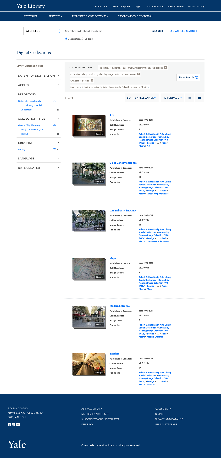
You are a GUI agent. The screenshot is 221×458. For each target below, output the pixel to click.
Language (26, 158)
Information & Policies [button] (134, 16)
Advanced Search (183, 31)
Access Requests (121, 6)
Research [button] (30, 16)
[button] (157, 31)
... (158, 143)
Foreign (150, 143)
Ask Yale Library (154, 6)
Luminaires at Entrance (123, 210)
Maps (113, 258)
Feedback (87, 424)
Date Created (29, 168)
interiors (114, 353)
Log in (138, 6)
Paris (164, 143)
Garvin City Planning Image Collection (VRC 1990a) (154, 140)
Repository (27, 94)
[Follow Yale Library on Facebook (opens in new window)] (9, 424)
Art (112, 115)
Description (74, 39)
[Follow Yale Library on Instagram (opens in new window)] (13, 424)
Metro (142, 146)
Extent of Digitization (36, 75)
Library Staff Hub (166, 424)
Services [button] (54, 16)
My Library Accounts (95, 414)
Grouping (25, 143)
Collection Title (31, 118)
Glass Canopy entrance (123, 162)
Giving (159, 414)
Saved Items (101, 6)
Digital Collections (34, 52)
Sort (140, 97)
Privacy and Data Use (169, 419)
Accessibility (163, 409)
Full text (88, 39)
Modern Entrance (120, 306)
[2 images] (88, 316)
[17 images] (88, 363)
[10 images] (88, 173)
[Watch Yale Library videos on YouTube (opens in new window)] (18, 424)
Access (23, 85)
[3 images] (88, 125)
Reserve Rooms (175, 6)
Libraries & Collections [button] (89, 16)
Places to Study (196, 6)
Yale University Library (31, 6)
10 (171, 97)
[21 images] (88, 220)
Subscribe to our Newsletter (100, 419)
